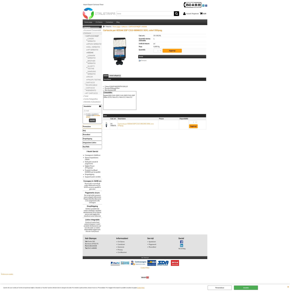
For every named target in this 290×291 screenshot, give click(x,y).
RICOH (90, 77)
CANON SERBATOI (91, 40)
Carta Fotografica (91, 99)
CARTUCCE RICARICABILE (91, 84)
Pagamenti (152, 244)
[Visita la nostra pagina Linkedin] (180, 246)
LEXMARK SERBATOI (91, 57)
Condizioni (121, 244)
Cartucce (87, 33)
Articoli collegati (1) (115, 75)
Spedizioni (152, 242)
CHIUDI (288, 287)
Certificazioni (122, 252)
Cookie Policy (140, 288)
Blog (118, 22)
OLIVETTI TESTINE (91, 67)
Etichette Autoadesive (92, 102)
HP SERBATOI (93, 50)
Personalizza (219, 288)
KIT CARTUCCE (92, 93)
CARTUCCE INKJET (92, 36)
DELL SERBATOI (94, 47)
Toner (86, 96)
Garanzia (121, 247)
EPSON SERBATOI (94, 44)
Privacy (120, 250)
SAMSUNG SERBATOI (92, 72)
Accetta (246, 288)
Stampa (143, 60)
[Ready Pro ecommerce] (145, 277)
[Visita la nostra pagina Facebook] (180, 243)
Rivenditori (152, 247)
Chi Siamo (99, 22)
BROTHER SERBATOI (91, 62)
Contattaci (109, 22)
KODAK (90, 53)
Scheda (106, 75)
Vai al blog (181, 248)
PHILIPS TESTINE (94, 80)
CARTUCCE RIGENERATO (91, 89)
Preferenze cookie (7, 274)
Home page (88, 22)
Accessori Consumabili (92, 30)
